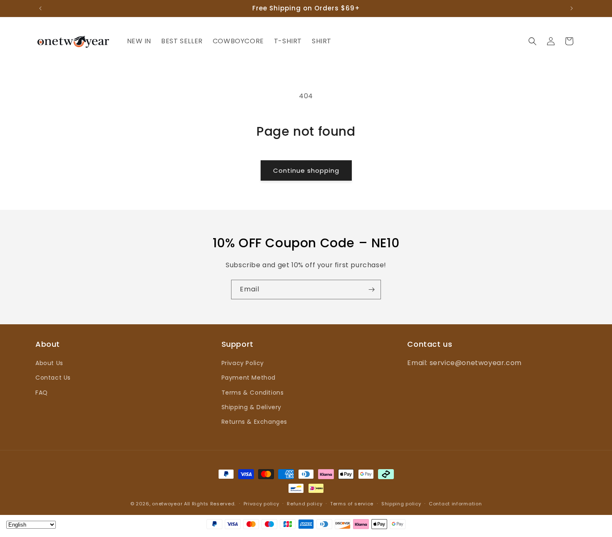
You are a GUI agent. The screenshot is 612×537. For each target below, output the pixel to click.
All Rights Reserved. (210, 503)
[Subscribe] (371, 289)
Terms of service (351, 503)
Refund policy (304, 503)
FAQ (41, 392)
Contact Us (53, 377)
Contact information (455, 503)
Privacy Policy (242, 363)
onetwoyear (167, 503)
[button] (532, 41)
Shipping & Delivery (251, 407)
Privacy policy (261, 503)
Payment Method (248, 377)
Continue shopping (306, 170)
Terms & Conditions (252, 392)
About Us (49, 363)
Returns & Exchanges (254, 422)
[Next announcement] (571, 8)
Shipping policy (401, 503)
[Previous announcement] (40, 8)
